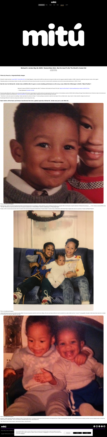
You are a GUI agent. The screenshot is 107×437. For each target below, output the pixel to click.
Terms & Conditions (9, 430)
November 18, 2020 (30, 90)
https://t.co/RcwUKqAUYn (65, 88)
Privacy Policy (3, 430)
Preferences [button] (23, 433)
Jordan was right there (21, 94)
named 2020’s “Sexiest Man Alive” (18, 79)
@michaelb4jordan (74, 88)
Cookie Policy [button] (46, 432)
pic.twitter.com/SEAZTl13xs (83, 88)
